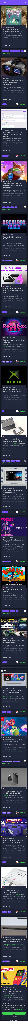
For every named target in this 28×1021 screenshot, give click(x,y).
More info (19, 1009)
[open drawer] (1, 2)
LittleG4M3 (6, 53)
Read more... (7, 46)
